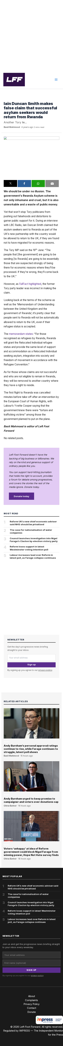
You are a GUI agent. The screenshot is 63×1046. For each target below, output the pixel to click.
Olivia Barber (10, 806)
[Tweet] (10, 183)
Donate (31, 1012)
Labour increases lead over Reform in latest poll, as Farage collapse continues (33, 556)
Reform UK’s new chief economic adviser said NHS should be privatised (33, 523)
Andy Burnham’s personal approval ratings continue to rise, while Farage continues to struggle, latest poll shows (31, 749)
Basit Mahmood (12, 127)
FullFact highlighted (30, 283)
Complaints (31, 1000)
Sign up (31, 664)
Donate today (21, 496)
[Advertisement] (31, 35)
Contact (31, 1007)
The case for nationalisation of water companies (31, 531)
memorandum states (21, 333)
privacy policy (45, 670)
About (31, 996)
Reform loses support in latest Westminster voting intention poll (29, 548)
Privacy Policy (31, 1004)
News (6, 98)
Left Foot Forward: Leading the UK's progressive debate (14, 79)
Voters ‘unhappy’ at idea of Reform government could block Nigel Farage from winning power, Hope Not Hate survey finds (31, 852)
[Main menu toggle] (56, 79)
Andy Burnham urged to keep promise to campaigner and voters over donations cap (31, 800)
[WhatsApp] (38, 183)
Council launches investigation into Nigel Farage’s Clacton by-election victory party (34, 540)
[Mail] (52, 183)
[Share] (24, 183)
